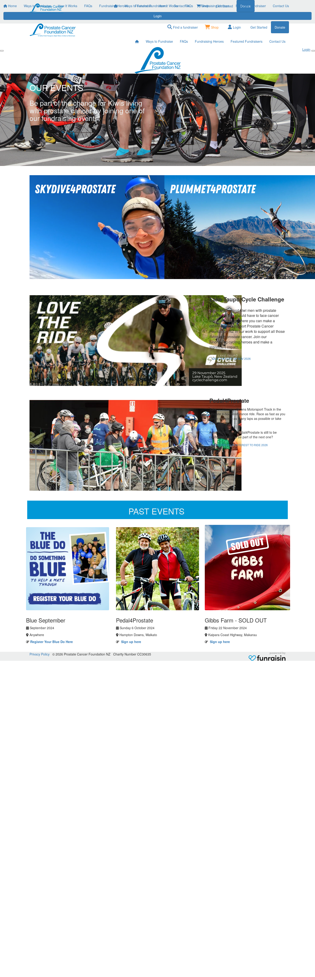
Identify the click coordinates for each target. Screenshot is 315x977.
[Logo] (47, 8)
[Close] (313, 50)
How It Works (168, 5)
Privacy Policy (40, 654)
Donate (280, 27)
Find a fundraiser (185, 27)
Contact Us (281, 5)
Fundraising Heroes (214, 5)
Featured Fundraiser (251, 5)
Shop (214, 27)
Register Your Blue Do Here (51, 641)
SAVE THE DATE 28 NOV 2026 (231, 359)
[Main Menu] (2, 50)
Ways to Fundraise (138, 5)
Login (236, 27)
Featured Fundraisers (246, 41)
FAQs (189, 5)
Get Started (258, 27)
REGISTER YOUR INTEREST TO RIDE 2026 (240, 445)
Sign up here (131, 641)
